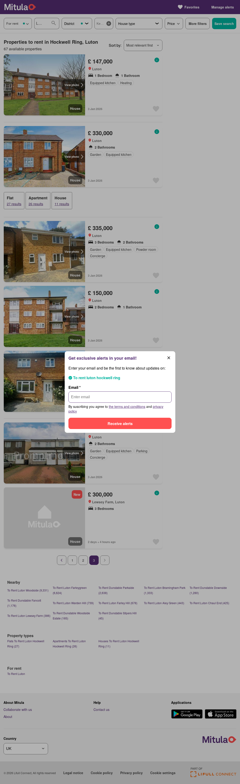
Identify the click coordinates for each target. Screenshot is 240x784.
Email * (74, 387)
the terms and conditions (127, 406)
